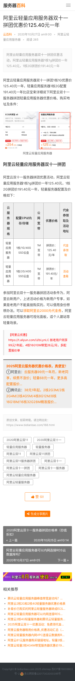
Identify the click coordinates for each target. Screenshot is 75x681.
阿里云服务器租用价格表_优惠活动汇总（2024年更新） (36, 629)
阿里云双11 (13, 454)
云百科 (7, 34)
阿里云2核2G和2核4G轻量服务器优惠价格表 (36, 603)
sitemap (46, 669)
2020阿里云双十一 (49, 440)
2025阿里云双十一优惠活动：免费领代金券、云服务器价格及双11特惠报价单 (36, 624)
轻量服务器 (43, 447)
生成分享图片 (39, 513)
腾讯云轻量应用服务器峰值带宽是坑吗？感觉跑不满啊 (36, 598)
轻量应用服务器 (16, 447)
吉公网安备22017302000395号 (42, 673)
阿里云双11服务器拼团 (21, 461)
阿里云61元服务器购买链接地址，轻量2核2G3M (36, 640)
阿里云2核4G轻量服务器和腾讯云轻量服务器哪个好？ (36, 619)
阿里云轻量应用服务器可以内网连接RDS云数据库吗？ (36, 614)
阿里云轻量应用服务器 (21, 475)
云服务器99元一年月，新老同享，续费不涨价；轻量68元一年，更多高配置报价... (37, 378)
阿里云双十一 (53, 461)
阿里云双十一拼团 (18, 468)
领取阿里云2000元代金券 (42, 311)
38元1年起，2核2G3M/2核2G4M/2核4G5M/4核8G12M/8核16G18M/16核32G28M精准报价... (35, 396)
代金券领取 (66, 250)
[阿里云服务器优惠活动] (37, 575)
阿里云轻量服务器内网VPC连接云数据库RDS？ (36, 635)
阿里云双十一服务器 (52, 468)
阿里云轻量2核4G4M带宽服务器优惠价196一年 (36, 645)
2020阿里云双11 (17, 440)
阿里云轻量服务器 (18, 482)
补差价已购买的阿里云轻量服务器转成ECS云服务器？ (36, 608)
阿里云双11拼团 (40, 454)
